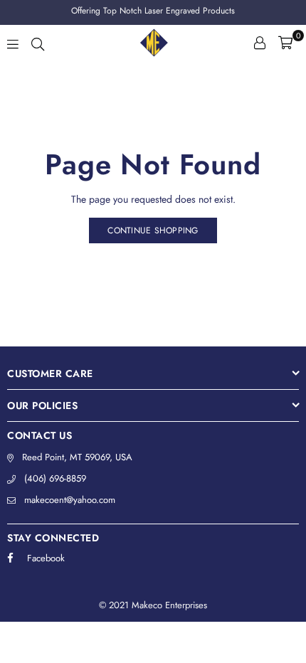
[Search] (38, 42)
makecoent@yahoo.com (69, 499)
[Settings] (260, 42)
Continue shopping (152, 230)
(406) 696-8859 (55, 478)
